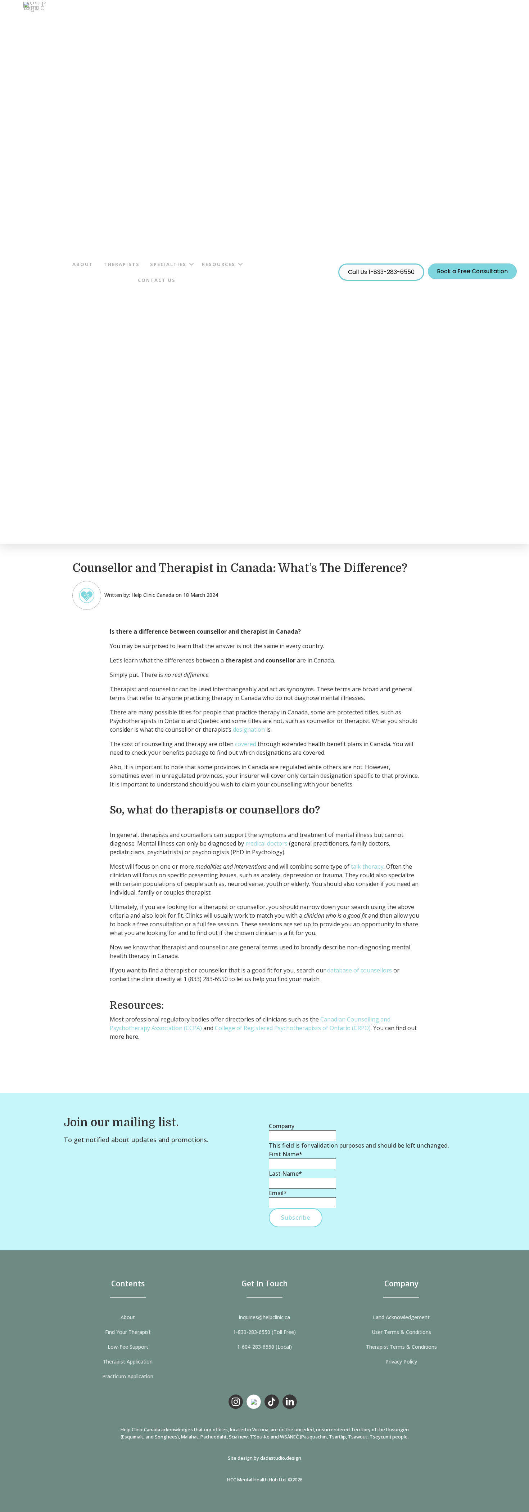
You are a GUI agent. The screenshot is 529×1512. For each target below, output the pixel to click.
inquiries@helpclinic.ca (264, 1317)
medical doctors (266, 843)
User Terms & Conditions (401, 1332)
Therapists (122, 264)
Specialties (168, 264)
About (82, 264)
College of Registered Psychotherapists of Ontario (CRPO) (293, 1028)
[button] (191, 264)
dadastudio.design (280, 1458)
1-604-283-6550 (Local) (264, 1346)
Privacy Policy (401, 1361)
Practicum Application (127, 1376)
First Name (285, 1154)
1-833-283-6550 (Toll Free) (264, 1332)
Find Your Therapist (128, 1332)
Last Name (285, 1174)
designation (249, 729)
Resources (218, 264)
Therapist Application (128, 1361)
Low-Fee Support (128, 1346)
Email (278, 1193)
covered (245, 744)
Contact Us (157, 280)
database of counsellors (359, 970)
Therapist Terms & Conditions (401, 1346)
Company (281, 1126)
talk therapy (367, 866)
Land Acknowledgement (401, 1317)
